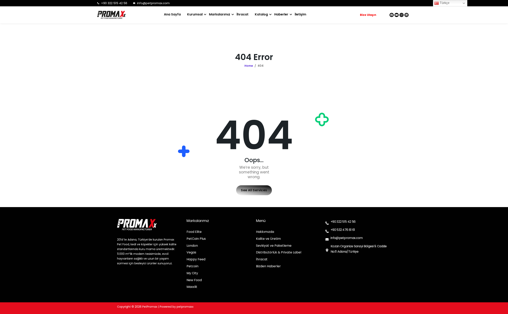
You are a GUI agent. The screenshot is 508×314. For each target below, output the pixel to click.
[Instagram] (401, 15)
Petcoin (192, 266)
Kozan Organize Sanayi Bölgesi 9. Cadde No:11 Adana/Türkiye (359, 249)
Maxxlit (192, 287)
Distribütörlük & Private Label (278, 252)
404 (261, 65)
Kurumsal (195, 14)
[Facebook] (392, 15)
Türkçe (444, 3)
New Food (194, 280)
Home (248, 66)
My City (192, 273)
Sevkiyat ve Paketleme (274, 246)
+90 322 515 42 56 (114, 3)
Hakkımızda (265, 232)
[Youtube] (396, 15)
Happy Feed (196, 259)
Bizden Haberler (268, 266)
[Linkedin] (406, 15)
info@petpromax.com (153, 3)
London (192, 246)
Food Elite (194, 232)
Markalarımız (219, 14)
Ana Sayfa (172, 14)
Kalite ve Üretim (268, 239)
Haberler (281, 14)
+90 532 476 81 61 (343, 229)
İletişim (300, 14)
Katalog (261, 14)
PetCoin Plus (196, 239)
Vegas (191, 252)
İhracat (242, 14)
